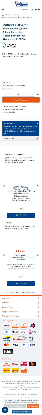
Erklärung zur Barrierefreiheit (29, 394)
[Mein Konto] (32, 10)
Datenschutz (15, 394)
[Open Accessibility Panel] (5, 410)
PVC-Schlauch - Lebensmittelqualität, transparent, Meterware (21, 257)
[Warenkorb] (35, 10)
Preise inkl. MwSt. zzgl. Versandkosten (14, 85)
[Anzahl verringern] (4, 94)
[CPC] (9, 45)
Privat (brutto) (24, 9)
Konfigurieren (33, 406)
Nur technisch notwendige (15, 406)
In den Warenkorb (21, 100)
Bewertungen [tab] (9, 138)
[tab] (20, 128)
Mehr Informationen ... (30, 402)
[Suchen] (39, 10)
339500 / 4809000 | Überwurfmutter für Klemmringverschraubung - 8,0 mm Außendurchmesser (21, 190)
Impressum (7, 394)
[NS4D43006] (21, 66)
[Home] (3, 15)
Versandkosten (35, 381)
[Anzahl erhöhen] (32, 94)
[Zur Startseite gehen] (21, 3)
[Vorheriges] (4, 186)
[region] (21, 66)
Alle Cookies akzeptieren (21, 411)
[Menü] (3, 10)
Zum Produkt (21, 215)
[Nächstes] (38, 186)
